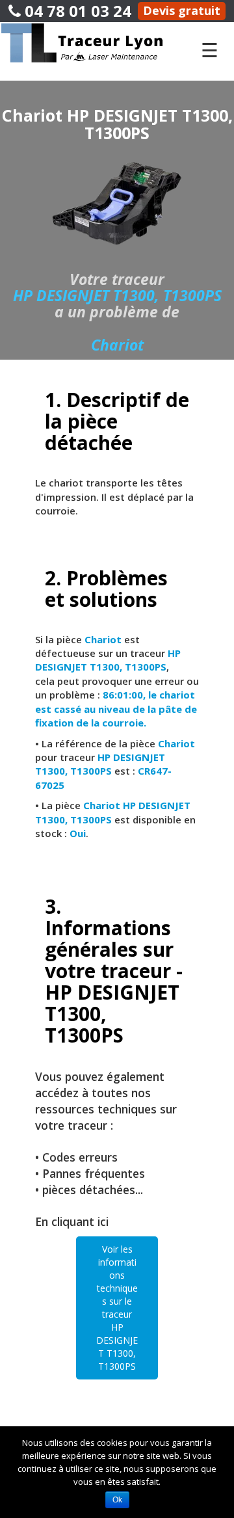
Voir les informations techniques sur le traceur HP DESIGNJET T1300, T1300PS (117, 1307)
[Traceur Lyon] (93, 42)
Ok (117, 1499)
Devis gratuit (181, 10)
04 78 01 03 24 (76, 10)
